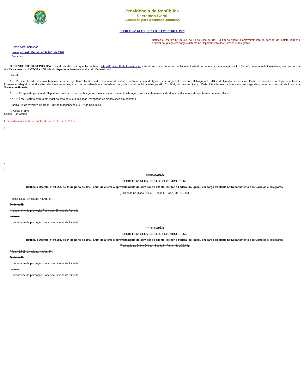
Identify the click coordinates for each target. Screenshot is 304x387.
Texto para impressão (25, 46)
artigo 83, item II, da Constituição (121, 66)
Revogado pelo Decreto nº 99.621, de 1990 (38, 52)
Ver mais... (18, 56)
